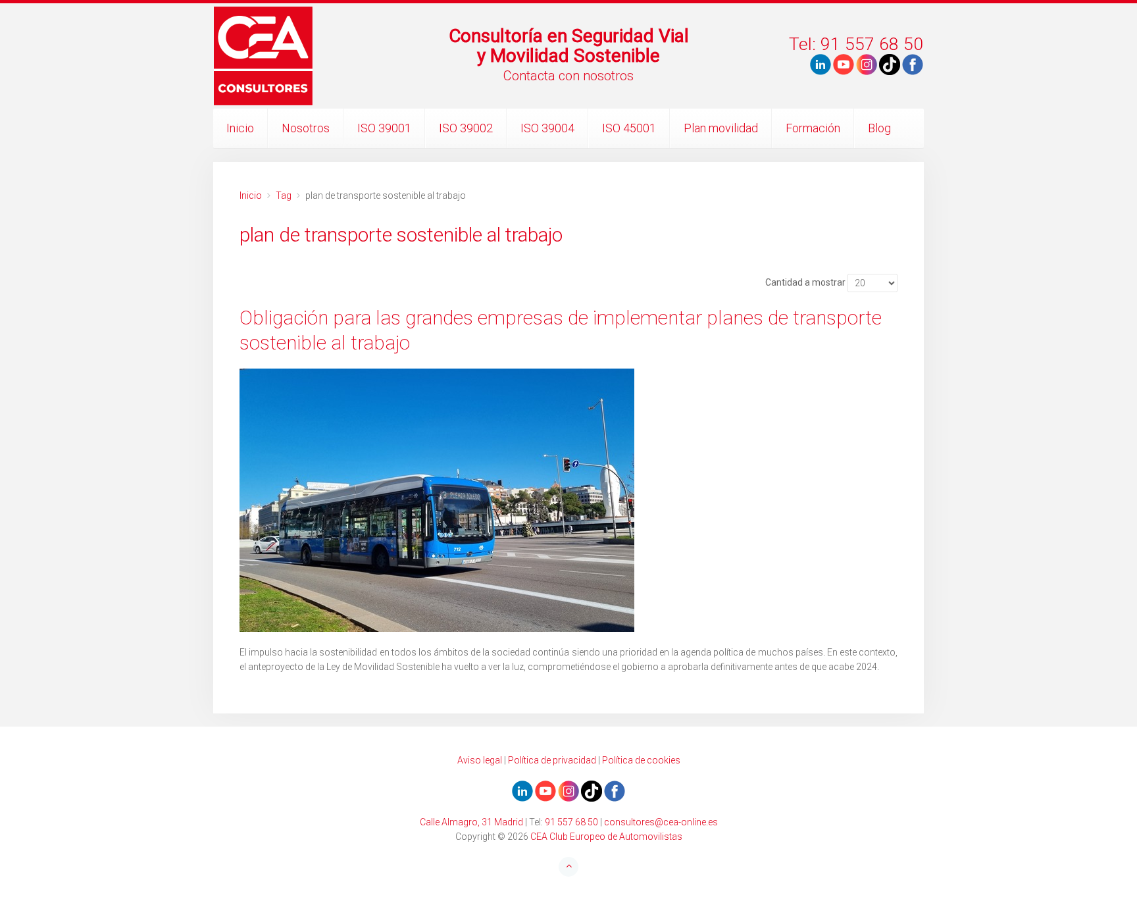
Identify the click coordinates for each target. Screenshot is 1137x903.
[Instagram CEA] (866, 64)
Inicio (240, 128)
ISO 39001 (384, 128)
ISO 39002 (466, 128)
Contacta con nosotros (568, 76)
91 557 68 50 (571, 822)
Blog (879, 128)
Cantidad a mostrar (805, 282)
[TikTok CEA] (889, 64)
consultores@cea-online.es (661, 822)
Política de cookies (641, 760)
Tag (283, 195)
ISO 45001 (629, 128)
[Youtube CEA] (820, 64)
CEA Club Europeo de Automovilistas (606, 836)
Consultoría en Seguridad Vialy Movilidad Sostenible (569, 45)
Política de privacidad (552, 760)
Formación (813, 128)
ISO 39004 (547, 128)
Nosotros (306, 128)
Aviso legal (479, 760)
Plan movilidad (721, 128)
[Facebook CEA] (912, 64)
